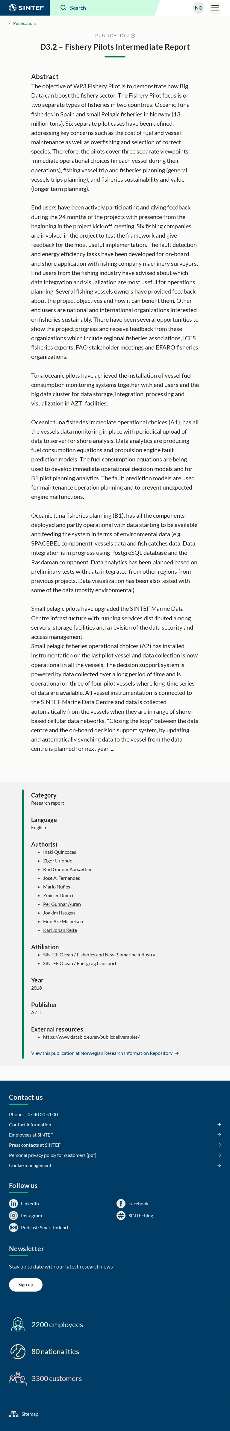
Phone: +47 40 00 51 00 (33, 1114)
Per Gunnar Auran (62, 904)
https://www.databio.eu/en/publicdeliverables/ (91, 1037)
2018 (36, 988)
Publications (25, 23)
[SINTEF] (25, 8)
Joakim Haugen (59, 912)
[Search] (63, 8)
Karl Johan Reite (60, 930)
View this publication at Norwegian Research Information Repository (102, 1053)
